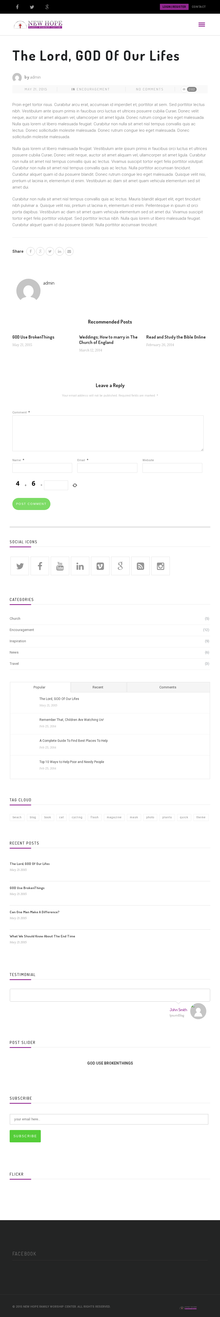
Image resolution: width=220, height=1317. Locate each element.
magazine (114, 817)
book (47, 817)
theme (201, 817)
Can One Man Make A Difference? (35, 912)
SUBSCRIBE (25, 1136)
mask (134, 817)
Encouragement (93, 89)
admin (35, 77)
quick (184, 817)
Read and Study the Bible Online (176, 337)
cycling (77, 817)
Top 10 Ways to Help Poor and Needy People (71, 762)
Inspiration (18, 641)
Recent (98, 687)
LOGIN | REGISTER (174, 6)
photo (150, 817)
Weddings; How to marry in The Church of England (108, 339)
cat (61, 817)
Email (82, 460)
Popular (39, 687)
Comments (167, 687)
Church (15, 619)
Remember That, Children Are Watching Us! (71, 720)
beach (17, 817)
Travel (14, 664)
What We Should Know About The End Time (42, 936)
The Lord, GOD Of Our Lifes (59, 699)
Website (148, 460)
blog (33, 817)
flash (95, 817)
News (14, 652)
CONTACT (199, 6)
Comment (21, 412)
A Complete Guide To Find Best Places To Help (73, 741)
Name (18, 460)
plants (167, 817)
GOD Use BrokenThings (33, 337)
